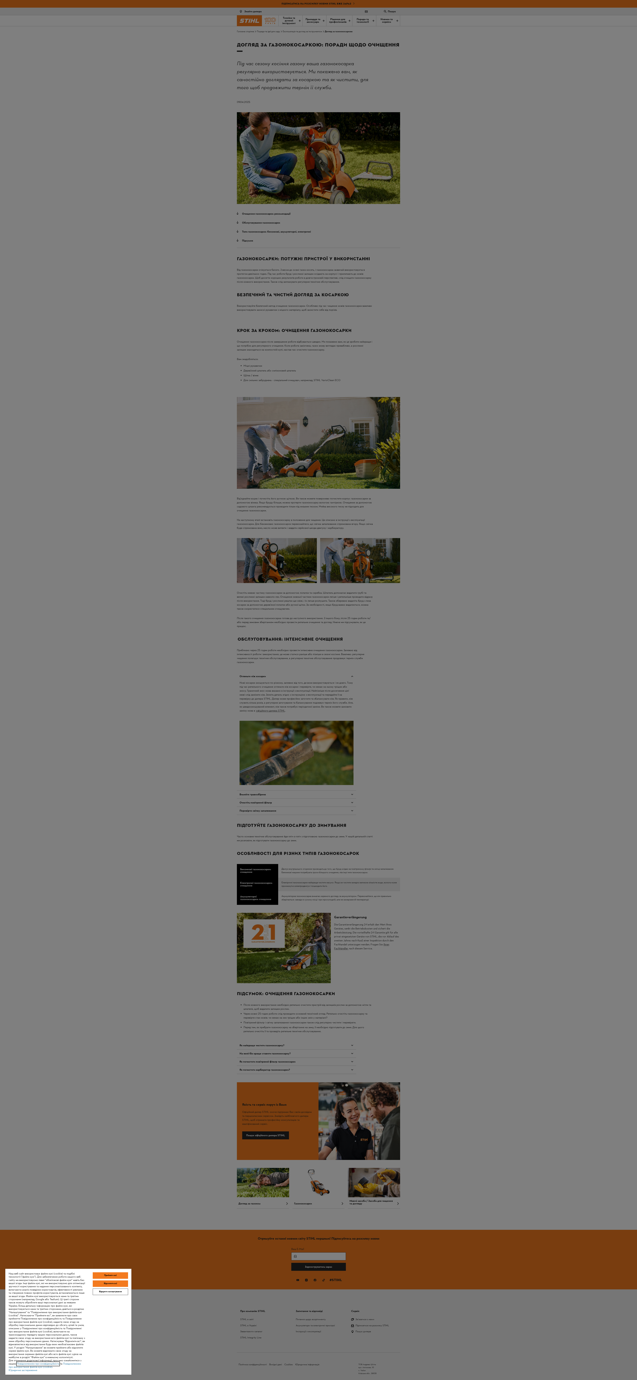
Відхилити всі (110, 1283)
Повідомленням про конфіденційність (38, 1364)
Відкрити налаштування (110, 1291)
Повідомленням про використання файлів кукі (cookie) (45, 1365)
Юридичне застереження (23, 1370)
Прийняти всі (110, 1275)
